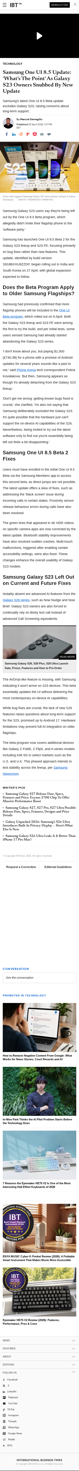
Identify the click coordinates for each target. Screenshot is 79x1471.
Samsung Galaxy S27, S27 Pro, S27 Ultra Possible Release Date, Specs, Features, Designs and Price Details (39, 811)
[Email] (42, 134)
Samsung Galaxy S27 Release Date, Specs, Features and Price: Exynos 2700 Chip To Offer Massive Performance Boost (36, 797)
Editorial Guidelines (58, 867)
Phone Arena (26, 370)
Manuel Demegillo (31, 119)
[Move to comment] (49, 134)
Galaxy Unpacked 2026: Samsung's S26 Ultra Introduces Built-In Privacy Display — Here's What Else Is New (38, 825)
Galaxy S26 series (16, 600)
